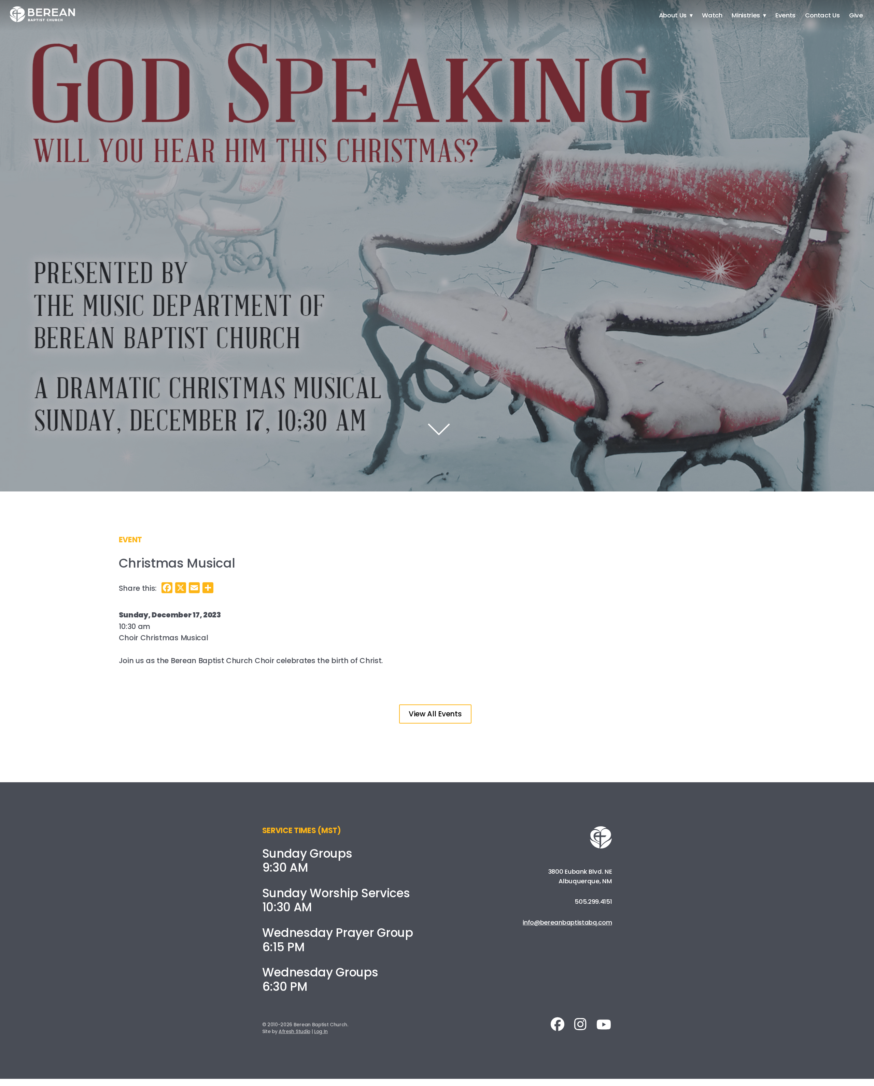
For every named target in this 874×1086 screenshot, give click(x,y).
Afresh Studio (294, 1031)
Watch (712, 15)
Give (856, 15)
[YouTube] (601, 1024)
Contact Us (822, 15)
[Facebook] (559, 1024)
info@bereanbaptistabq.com (567, 922)
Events (785, 15)
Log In (321, 1031)
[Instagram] (580, 1024)
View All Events (435, 714)
